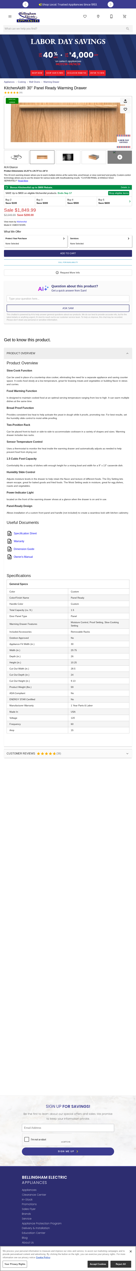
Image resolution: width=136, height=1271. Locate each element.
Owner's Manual (23, 556)
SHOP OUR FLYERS (54, 73)
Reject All (121, 1264)
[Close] (130, 1251)
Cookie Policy (43, 1257)
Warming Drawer (51, 82)
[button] (10, 16)
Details (124, 187)
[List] (85, 16)
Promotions (29, 1204)
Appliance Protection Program (42, 1223)
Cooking (22, 82)
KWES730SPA (19, 225)
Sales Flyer (28, 1209)
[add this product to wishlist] (125, 109)
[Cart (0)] (125, 16)
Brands (26, 1214)
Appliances (9, 82)
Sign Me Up (66, 1151)
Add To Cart (68, 253)
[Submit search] (127, 29)
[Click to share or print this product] (125, 101)
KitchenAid (22, 222)
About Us (28, 1242)
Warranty (19, 541)
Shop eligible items (119, 193)
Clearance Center (34, 1195)
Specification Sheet (25, 533)
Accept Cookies (98, 1264)
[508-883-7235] (111, 16)
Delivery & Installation (36, 1228)
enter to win (97, 73)
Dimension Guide (24, 549)
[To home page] (28, 17)
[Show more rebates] (130, 201)
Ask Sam (68, 308)
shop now (37, 73)
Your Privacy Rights (14, 1264)
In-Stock (27, 1199)
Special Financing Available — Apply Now (73, 4)
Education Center (33, 1233)
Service (27, 1219)
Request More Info (70, 272)
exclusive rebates (76, 73)
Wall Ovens (34, 82)
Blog (25, 1238)
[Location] (98, 16)
